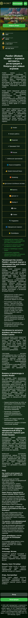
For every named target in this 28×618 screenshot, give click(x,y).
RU (25, 3)
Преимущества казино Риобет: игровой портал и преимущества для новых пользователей (14, 241)
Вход (14, 594)
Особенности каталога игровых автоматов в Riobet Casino (14, 245)
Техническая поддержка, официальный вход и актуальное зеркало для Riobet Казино (14, 254)
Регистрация (17, 3)
